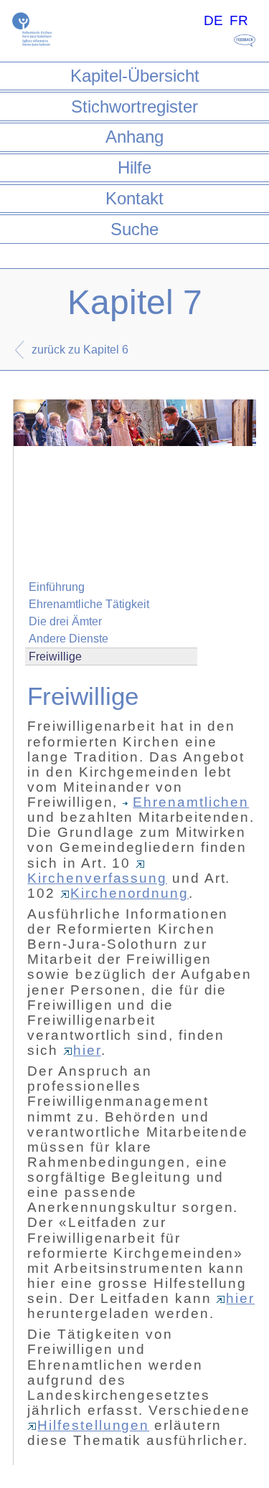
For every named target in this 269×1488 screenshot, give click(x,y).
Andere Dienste (68, 638)
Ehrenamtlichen (191, 802)
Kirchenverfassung (97, 878)
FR (239, 20)
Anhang (134, 136)
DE (213, 20)
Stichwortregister (134, 106)
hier (87, 1050)
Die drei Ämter (65, 621)
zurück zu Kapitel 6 (80, 349)
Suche (134, 229)
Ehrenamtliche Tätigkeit (89, 604)
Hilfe (134, 167)
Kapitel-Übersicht (134, 75)
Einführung (57, 587)
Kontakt (134, 198)
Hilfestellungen (93, 1425)
